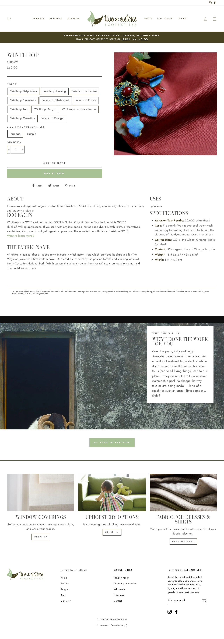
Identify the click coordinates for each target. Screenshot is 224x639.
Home (64, 577)
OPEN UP (40, 536)
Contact (118, 600)
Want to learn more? (20, 236)
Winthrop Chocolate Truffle (79, 109)
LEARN (126, 39)
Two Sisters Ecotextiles (116, 619)
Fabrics (38, 18)
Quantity (14, 142)
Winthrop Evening (55, 91)
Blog (148, 18)
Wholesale (119, 589)
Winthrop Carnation (22, 118)
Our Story (165, 18)
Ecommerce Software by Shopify (112, 625)
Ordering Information (125, 583)
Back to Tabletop (114, 442)
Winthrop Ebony (86, 100)
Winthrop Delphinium (23, 91)
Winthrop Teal (18, 109)
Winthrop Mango (44, 109)
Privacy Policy (121, 577)
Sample (31, 134)
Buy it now (54, 173)
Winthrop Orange (52, 118)
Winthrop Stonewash (23, 100)
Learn (182, 18)
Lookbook (119, 595)
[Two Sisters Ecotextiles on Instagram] (169, 612)
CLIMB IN (112, 532)
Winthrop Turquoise (84, 91)
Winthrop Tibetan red (56, 100)
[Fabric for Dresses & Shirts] (183, 493)
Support (73, 18)
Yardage (15, 134)
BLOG (144, 39)
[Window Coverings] (40, 493)
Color (12, 84)
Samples (56, 18)
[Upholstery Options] (112, 493)
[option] (112, 37)
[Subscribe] (204, 600)
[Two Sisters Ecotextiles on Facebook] (176, 612)
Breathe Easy (183, 541)
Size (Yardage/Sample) (26, 126)
